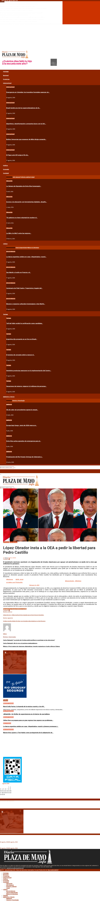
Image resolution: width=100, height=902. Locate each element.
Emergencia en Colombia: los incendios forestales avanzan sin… (28, 92)
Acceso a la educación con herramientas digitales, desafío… (26, 202)
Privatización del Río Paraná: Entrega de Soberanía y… (24, 457)
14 (7, 790)
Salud (8, 888)
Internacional (7, 83)
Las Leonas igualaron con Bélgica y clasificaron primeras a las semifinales (18, 21)
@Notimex (78, 581)
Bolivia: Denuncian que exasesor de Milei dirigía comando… (26, 139)
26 (4, 794)
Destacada (6, 542)
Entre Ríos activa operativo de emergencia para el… (23, 441)
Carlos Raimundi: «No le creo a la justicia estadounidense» (20, 643)
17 (0, 792)
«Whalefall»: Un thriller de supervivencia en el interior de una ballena (26, 714)
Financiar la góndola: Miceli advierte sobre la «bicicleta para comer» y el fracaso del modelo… (23, 8)
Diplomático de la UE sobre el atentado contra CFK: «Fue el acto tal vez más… (19, 4)
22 (9, 792)
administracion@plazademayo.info (15, 868)
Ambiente (9, 404)
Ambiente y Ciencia (8, 397)
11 (2, 790)
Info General (10, 885)
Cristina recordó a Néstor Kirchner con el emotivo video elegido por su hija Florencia (24, 621)
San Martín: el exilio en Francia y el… (18, 272)
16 (10, 790)
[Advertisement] (50, 36)
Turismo (5, 314)
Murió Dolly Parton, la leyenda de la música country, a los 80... (24, 706)
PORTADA (6, 71)
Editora (6, 557)
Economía (6, 169)
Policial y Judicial (11, 886)
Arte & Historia (10, 251)
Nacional (6, 75)
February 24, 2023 (34, 585)
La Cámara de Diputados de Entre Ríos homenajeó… (23, 186)
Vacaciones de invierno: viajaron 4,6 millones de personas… (26, 386)
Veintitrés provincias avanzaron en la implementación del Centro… (28, 370)
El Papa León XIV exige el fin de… (17, 155)
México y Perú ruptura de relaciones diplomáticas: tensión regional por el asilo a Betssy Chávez (31, 646)
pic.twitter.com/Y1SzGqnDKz (14, 582)
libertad (5, 609)
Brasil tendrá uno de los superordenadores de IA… (23, 108)
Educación (9, 181)
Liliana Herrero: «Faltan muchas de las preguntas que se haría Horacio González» (23, 615)
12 (4, 790)
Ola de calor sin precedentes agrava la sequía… (22, 410)
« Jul (1, 798)
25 (2, 794)
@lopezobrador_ (70, 581)
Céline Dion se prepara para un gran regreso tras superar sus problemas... (28, 720)
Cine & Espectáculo (8, 711)
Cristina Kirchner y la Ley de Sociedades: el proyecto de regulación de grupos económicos (22, 17)
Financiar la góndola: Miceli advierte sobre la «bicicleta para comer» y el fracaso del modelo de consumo (33, 807)
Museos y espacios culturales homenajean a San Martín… (25, 304)
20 (5, 792)
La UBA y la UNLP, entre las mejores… (18, 233)
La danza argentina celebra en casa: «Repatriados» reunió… (26, 257)
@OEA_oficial (19, 579)
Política (5, 165)
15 (9, 790)
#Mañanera (9, 579)
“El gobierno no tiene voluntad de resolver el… (22, 218)
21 (7, 792)
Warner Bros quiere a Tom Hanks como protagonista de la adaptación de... (28, 733)
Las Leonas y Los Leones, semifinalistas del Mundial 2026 (14, 15)
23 (10, 792)
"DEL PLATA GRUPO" (53, 870)
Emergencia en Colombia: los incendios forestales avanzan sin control (17, 6)
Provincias (6, 79)
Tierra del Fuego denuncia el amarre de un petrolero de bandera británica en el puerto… (22, 19)
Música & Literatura (8, 703)
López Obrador (12, 609)
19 (4, 792)
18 (2, 792)
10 (0, 790)
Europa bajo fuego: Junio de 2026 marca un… (21, 425)
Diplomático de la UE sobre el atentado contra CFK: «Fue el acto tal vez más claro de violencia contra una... (36, 839)
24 (1, 794)
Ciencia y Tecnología (12, 900)
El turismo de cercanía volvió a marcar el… (20, 355)
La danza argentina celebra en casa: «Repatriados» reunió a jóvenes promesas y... (30, 726)
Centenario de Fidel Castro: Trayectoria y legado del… (24, 288)
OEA (17, 609)
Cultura (5, 244)
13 (5, 790)
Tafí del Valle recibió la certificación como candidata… (24, 323)
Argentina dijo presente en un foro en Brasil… (21, 339)
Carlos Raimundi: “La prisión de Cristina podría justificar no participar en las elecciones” (29, 640)
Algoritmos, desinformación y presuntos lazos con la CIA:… (26, 124)
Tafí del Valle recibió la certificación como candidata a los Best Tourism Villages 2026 (21, 12)
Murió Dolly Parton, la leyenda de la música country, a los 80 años (16, 10)
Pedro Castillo (23, 609)
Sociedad (6, 173)
